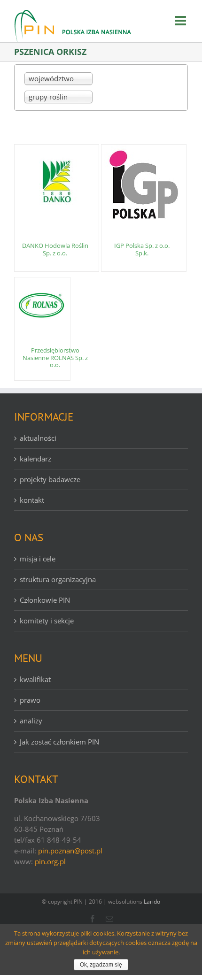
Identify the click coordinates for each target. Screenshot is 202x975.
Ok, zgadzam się (101, 964)
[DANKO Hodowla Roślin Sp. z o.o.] (57, 184)
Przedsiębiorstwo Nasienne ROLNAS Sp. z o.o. (55, 357)
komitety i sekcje (47, 620)
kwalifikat (35, 679)
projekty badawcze (50, 479)
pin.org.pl (50, 861)
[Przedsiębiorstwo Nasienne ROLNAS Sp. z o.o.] (42, 305)
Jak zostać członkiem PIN (59, 741)
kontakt (32, 500)
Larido (152, 902)
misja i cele (37, 558)
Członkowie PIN (45, 600)
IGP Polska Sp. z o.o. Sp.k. (142, 249)
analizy (31, 720)
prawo (30, 700)
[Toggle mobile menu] (181, 20)
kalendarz (35, 458)
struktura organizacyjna (58, 579)
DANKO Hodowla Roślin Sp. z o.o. (55, 249)
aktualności (38, 438)
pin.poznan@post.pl (70, 850)
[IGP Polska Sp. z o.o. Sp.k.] (143, 184)
